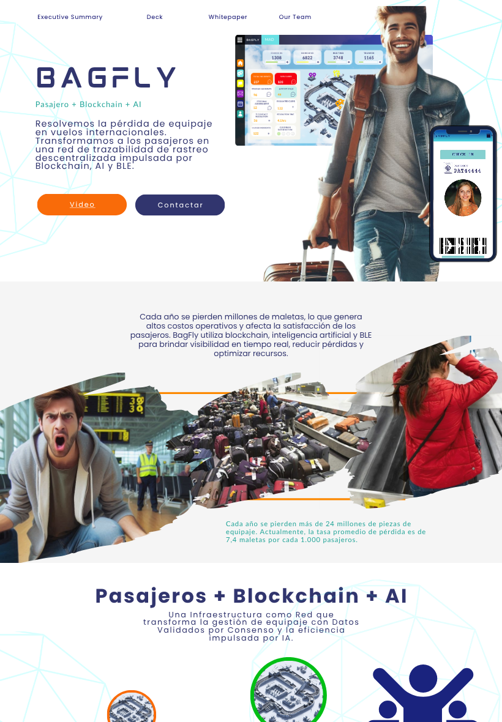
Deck (155, 17)
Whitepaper (228, 17)
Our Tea (292, 17)
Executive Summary (70, 17)
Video (83, 204)
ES (37, 23)
